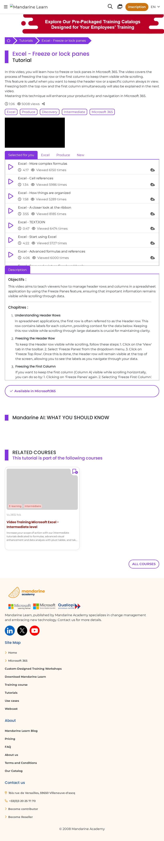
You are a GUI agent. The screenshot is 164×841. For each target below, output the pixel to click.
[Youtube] (35, 630)
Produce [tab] (63, 155)
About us (11, 755)
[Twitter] (22, 630)
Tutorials (26, 40)
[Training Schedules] (120, 7)
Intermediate (74, 112)
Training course (16, 685)
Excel (11, 112)
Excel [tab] (45, 155)
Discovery (49, 112)
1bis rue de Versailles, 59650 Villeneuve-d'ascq (41, 793)
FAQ (8, 747)
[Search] (110, 6)
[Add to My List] (74, 472)
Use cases (12, 701)
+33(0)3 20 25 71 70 (22, 801)
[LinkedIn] (10, 630)
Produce (28, 112)
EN (153, 7)
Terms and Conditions (21, 763)
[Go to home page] (29, 7)
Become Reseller (20, 817)
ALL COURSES (144, 564)
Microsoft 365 (102, 112)
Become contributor (22, 809)
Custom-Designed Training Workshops (33, 668)
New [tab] (80, 155)
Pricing (10, 739)
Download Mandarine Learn (25, 676)
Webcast (11, 709)
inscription (137, 7)
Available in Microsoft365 (35, 391)
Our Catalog (14, 771)
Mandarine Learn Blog (21, 731)
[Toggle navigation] (6, 7)
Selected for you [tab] (21, 155)
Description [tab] (17, 270)
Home (12, 652)
